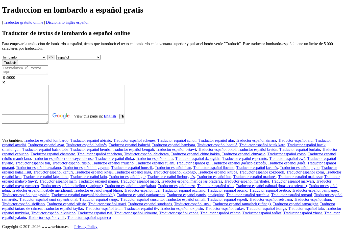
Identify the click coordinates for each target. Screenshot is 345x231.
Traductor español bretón (257, 149)
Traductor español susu (192, 204)
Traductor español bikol (217, 149)
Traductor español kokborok (261, 172)
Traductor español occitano (183, 190)
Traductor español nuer (142, 190)
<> (51, 57)
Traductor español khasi (94, 172)
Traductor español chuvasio (243, 154)
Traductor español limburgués (171, 177)
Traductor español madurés (254, 177)
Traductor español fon (32, 163)
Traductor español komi (305, 172)
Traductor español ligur (127, 177)
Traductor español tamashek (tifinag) (242, 204)
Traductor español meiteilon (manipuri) (72, 186)
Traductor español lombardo (46, 140)
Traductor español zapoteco (89, 217)
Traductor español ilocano (213, 167)
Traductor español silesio (66, 204)
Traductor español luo (214, 177)
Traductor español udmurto (135, 213)
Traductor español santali (185, 199)
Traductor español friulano (113, 163)
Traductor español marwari (292, 181)
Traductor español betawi (176, 149)
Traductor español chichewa (146, 154)
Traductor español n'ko (215, 186)
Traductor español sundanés (150, 204)
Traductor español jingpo (299, 167)
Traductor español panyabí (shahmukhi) (83, 195)
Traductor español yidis (46, 217)
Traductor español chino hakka (195, 154)
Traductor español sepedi (227, 199)
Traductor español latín (88, 177)
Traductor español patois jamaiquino (195, 195)
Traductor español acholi (176, 140)
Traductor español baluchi (129, 145)
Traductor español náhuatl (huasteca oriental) (271, 186)
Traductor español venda (178, 213)
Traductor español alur (295, 140)
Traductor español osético (269, 190)
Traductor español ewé (287, 158)
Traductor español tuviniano (53, 213)
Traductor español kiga (133, 172)
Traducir (10, 63)
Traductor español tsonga (266, 208)
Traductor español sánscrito (142, 199)
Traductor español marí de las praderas (191, 181)
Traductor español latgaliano (45, 177)
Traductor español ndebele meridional (42, 190)
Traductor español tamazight (295, 204)
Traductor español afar (216, 140)
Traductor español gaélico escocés (239, 163)
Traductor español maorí (139, 181)
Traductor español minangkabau (130, 186)
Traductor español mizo (176, 186)
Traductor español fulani (155, 163)
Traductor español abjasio (90, 140)
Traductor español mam (58, 181)
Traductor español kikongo (174, 172)
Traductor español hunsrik (132, 167)
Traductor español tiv (141, 208)
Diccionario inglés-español (67, 22)
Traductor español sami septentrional (48, 199)
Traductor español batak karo (262, 145)
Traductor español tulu (306, 208)
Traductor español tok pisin (181, 208)
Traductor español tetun (103, 208)
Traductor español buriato (299, 149)
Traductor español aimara (256, 140)
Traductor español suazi (107, 204)
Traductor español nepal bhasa (98, 190)
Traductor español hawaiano (38, 167)
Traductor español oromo (227, 190)
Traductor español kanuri (53, 172)
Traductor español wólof (261, 213)
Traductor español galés (286, 163)
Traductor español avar (46, 145)
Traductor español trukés (224, 208)
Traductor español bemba (90, 149)
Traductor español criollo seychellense (63, 158)
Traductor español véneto (220, 213)
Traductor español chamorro (53, 154)
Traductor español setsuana (270, 199)
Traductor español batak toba (45, 149)
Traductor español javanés (257, 167)
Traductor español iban (173, 167)
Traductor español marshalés (246, 181)
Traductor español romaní (291, 195)
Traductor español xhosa (302, 213)
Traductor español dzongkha (197, 158)
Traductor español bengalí (133, 149)
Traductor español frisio (71, 163)
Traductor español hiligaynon (86, 167)
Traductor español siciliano (23, 204)
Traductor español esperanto (245, 158)
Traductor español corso (286, 154)
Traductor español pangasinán (26, 195)
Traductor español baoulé (217, 145)
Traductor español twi (95, 213)
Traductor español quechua (247, 195)
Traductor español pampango (315, 190)
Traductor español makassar (300, 177)
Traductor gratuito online (23, 22)
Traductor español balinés (86, 145)
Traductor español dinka (114, 158)
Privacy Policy (85, 226)
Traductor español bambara (173, 145)
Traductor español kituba (217, 172)
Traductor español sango (98, 199)
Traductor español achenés (134, 140)
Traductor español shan (312, 199)
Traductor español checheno (99, 154)
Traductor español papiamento (141, 195)
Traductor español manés (98, 181)
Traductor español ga (193, 163)
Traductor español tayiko (63, 208)
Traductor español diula (154, 158)
